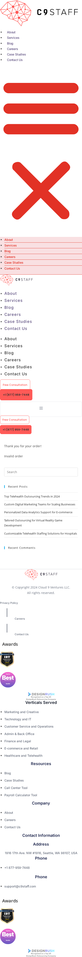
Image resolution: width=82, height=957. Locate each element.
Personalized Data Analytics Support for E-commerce (38, 512)
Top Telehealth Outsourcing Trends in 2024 (32, 496)
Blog (10, 43)
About (11, 32)
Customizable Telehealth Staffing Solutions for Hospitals (40, 533)
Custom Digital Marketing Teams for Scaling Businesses (39, 504)
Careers (12, 49)
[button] (41, 149)
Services (13, 37)
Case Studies (16, 54)
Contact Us (15, 60)
